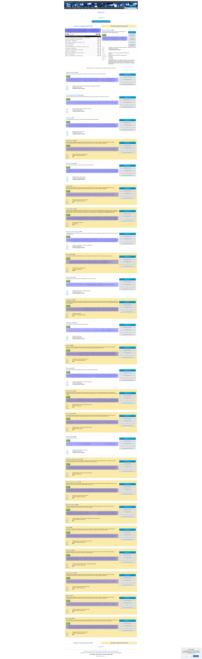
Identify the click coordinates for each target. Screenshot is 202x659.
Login (97, 8)
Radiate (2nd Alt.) (70, 140)
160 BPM (74, 542)
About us (89, 8)
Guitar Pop (134, 47)
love (128, 60)
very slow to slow (79, 337)
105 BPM (74, 428)
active (113, 52)
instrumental (110, 57)
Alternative (74, 245)
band (109, 63)
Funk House (74, 563)
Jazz (77, 313)
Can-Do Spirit (70, 413)
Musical (73, 154)
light (121, 60)
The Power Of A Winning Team (73, 231)
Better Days (69, 368)
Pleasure (69, 345)
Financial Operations (71, 504)
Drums (125, 55)
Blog (85, 8)
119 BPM (74, 155)
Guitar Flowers (70, 390)
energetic (110, 62)
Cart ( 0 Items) (133, 5)
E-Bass (122, 55)
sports (112, 60)
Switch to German (101, 656)
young (109, 60)
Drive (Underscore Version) (73, 481)
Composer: (104, 58)
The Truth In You (70, 208)
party (113, 62)
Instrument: (104, 55)
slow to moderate (79, 428)
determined (117, 52)
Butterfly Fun (70, 299)
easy (119, 60)
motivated (110, 52)
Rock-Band (110, 56)
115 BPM (74, 246)
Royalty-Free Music (84, 652)
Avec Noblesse (70, 277)
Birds (68, 527)
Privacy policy (192, 653)
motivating (132, 62)
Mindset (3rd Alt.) (71, 572)
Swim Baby (69, 618)
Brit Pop (73, 131)
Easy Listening (78, 154)
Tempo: (103, 48)
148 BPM (74, 132)
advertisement (127, 62)
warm (130, 60)
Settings (186, 656)
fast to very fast (115, 48)
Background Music (123, 47)
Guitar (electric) (118, 55)
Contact (93, 8)
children (125, 60)
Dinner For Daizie (70, 163)
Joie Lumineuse (70, 436)
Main (84, 651)
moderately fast (75, 223)
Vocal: (103, 57)
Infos (82, 8)
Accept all (196, 656)
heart (120, 62)
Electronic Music (75, 290)
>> (101, 17)
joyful (116, 62)
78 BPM (73, 405)
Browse (70, 8)
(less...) (103, 50)
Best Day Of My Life (107, 30)
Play (104, 35)
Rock (84, 245)
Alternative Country (112, 47)
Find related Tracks (132, 39)
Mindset (69, 595)
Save (191, 656)
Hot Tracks (74, 8)
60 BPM (73, 337)
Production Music (99, 652)
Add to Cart (132, 32)
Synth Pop (74, 586)
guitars (123, 62)
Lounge (73, 336)
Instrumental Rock (89, 245)
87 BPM (73, 587)
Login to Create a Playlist (132, 45)
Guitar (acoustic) (111, 55)
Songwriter (129, 47)
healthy (121, 52)
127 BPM (74, 314)
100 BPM (110, 48)
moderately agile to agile (80, 155)
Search (66, 8)
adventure (116, 60)
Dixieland (74, 313)
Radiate (68, 186)
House (78, 563)
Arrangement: (104, 56)
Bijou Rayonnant (70, 322)
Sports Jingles (70, 254)
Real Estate (69, 550)
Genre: (103, 47)
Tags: (103, 60)
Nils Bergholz (110, 58)
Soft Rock (118, 47)
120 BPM (74, 178)
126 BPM (74, 269)
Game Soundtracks (76, 108)
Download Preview (132, 35)
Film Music (89, 108)
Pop (87, 154)
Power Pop (82, 131)
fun (122, 60)
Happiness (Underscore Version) (74, 459)
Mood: (103, 52)
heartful (112, 63)
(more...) (67, 89)
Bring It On (69, 117)
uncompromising (126, 52)
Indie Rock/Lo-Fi (80, 245)
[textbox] (130, 8)
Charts (94, 651)
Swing (80, 313)
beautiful (133, 60)
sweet (118, 62)
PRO (103, 49)
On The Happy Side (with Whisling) (74, 95)
